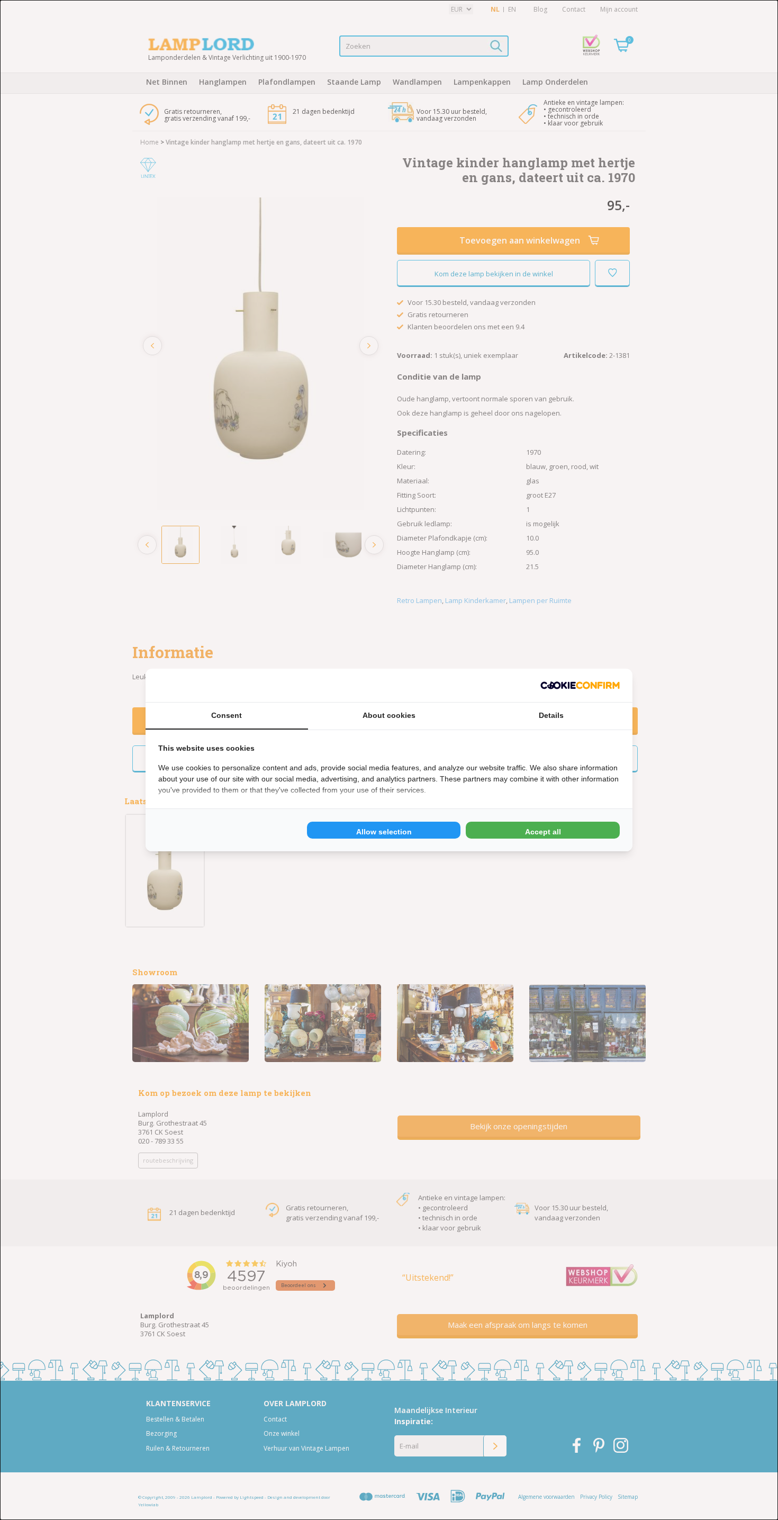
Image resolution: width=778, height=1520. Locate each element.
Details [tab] (551, 715)
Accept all (543, 832)
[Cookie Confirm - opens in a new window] (580, 685)
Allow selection (384, 832)
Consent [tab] (226, 715)
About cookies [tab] (389, 715)
